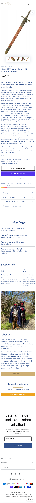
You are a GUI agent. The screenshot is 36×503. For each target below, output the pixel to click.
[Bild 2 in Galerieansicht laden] (13, 59)
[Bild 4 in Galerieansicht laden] (23, 59)
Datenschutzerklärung (22, 494)
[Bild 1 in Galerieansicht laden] (9, 59)
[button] (28, 4)
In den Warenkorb (18, 168)
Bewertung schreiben (18, 395)
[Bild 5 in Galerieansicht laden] (27, 59)
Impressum (15, 496)
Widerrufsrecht (10, 494)
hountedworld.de (7, 66)
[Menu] (2, 4)
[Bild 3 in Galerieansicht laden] (18, 59)
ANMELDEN (18, 446)
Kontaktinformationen (26, 496)
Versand (8, 78)
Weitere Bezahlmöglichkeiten (18, 178)
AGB (31, 494)
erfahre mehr (18, 374)
